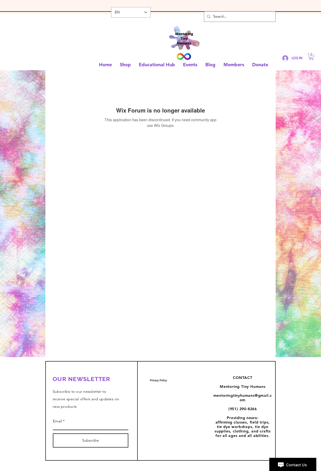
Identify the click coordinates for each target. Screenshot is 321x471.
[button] (311, 56)
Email (57, 421)
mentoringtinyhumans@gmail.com (242, 397)
